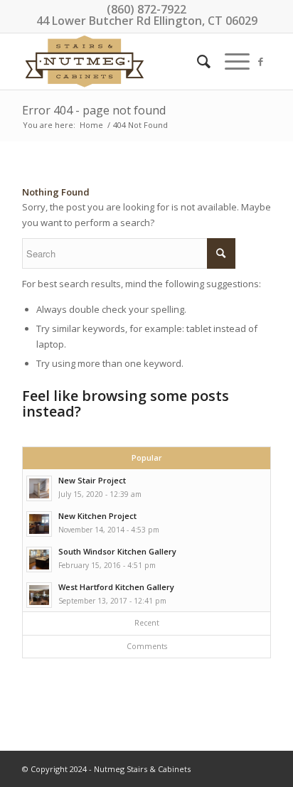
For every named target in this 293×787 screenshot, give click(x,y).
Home (91, 124)
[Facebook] (260, 61)
